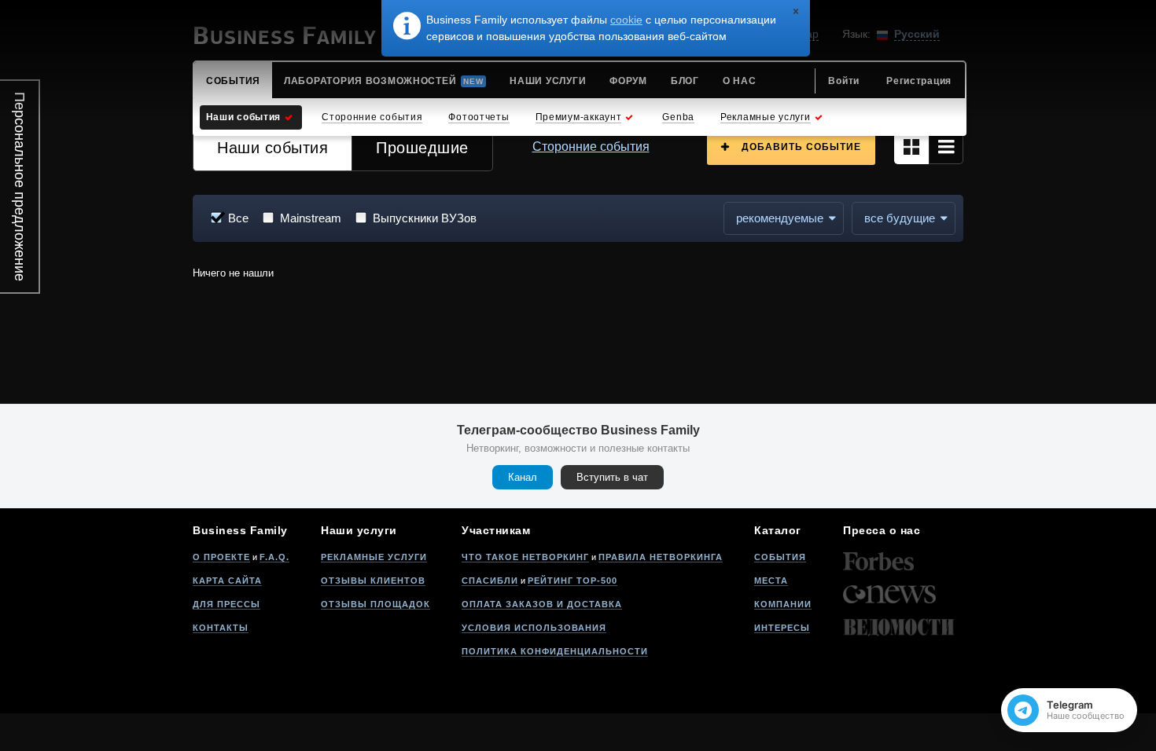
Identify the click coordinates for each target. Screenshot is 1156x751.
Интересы (782, 627)
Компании (783, 604)
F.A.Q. (274, 557)
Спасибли (490, 580)
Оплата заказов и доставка (542, 604)
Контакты (221, 627)
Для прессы (226, 604)
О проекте (221, 557)
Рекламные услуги (374, 557)
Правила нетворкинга (660, 557)
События (780, 557)
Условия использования (534, 627)
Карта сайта (227, 580)
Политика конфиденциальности (555, 651)
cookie (626, 19)
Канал (522, 477)
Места (771, 580)
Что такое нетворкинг (525, 557)
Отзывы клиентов (373, 580)
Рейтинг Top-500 (572, 580)
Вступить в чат (612, 477)
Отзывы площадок (375, 604)
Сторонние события (591, 146)
